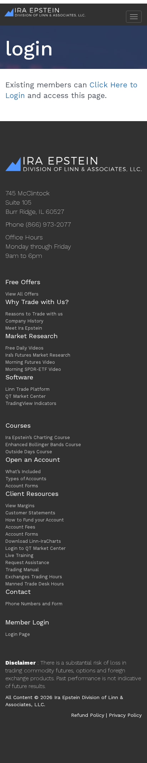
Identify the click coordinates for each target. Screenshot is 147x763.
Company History (24, 321)
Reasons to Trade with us (34, 313)
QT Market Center (25, 396)
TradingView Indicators (30, 403)
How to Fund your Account (34, 520)
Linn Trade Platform (27, 389)
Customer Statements (30, 512)
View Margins (20, 505)
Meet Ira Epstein (23, 328)
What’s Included (23, 471)
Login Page (17, 634)
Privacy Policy (125, 715)
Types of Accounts (25, 478)
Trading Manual (22, 569)
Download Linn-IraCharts (33, 541)
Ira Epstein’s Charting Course (37, 437)
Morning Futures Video (30, 362)
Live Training (19, 555)
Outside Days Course (28, 451)
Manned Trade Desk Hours (34, 583)
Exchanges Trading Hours (33, 576)
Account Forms (21, 485)
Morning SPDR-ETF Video (33, 369)
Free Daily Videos (24, 348)
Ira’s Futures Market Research (37, 355)
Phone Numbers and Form (33, 603)
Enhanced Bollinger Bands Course (43, 444)
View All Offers (22, 294)
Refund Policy (87, 715)
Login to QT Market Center (35, 548)
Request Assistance (27, 562)
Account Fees (20, 527)
